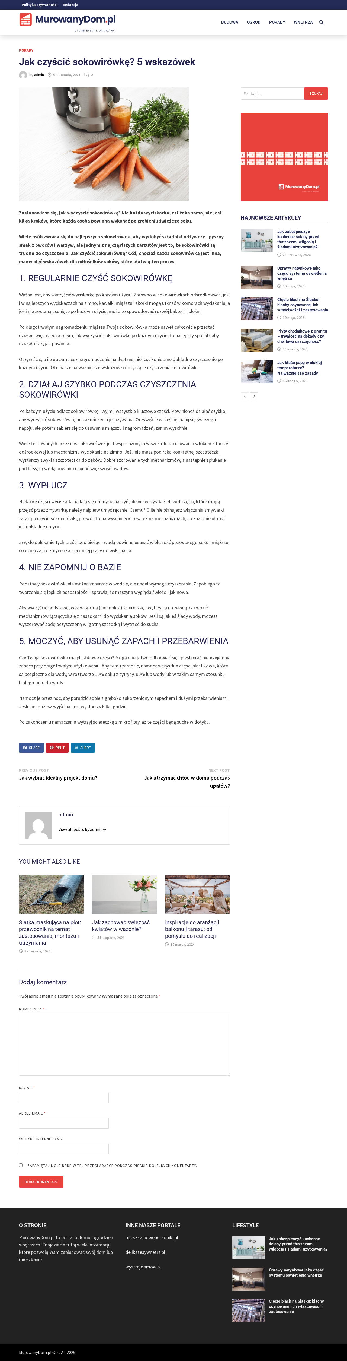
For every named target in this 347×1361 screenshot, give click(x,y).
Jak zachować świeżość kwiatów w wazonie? (121, 925)
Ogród (254, 22)
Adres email (32, 1113)
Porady (277, 22)
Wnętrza (303, 22)
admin (39, 74)
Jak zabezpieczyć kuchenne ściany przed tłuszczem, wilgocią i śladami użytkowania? (298, 239)
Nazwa (27, 1087)
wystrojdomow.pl (143, 1267)
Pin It (60, 747)
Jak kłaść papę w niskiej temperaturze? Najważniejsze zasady (299, 367)
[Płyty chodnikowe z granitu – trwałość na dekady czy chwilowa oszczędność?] (257, 332)
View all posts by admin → (83, 829)
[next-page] (254, 396)
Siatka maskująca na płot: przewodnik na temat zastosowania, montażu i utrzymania (50, 932)
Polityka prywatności (39, 4)
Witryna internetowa (40, 1138)
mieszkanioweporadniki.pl (152, 1237)
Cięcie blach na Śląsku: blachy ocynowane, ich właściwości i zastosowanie (302, 304)
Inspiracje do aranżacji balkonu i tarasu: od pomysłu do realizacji (192, 929)
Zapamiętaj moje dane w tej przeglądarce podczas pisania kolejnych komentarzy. (112, 1165)
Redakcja (70, 4)
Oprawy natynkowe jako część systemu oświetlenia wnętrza (302, 273)
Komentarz (31, 1008)
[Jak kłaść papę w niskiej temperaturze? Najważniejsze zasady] (257, 364)
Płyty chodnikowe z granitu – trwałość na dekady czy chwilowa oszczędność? (302, 336)
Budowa (229, 22)
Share (34, 747)
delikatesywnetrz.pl (145, 1252)
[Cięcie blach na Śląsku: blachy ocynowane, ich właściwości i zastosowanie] (257, 301)
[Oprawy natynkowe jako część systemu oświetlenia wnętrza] (257, 269)
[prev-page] (245, 396)
